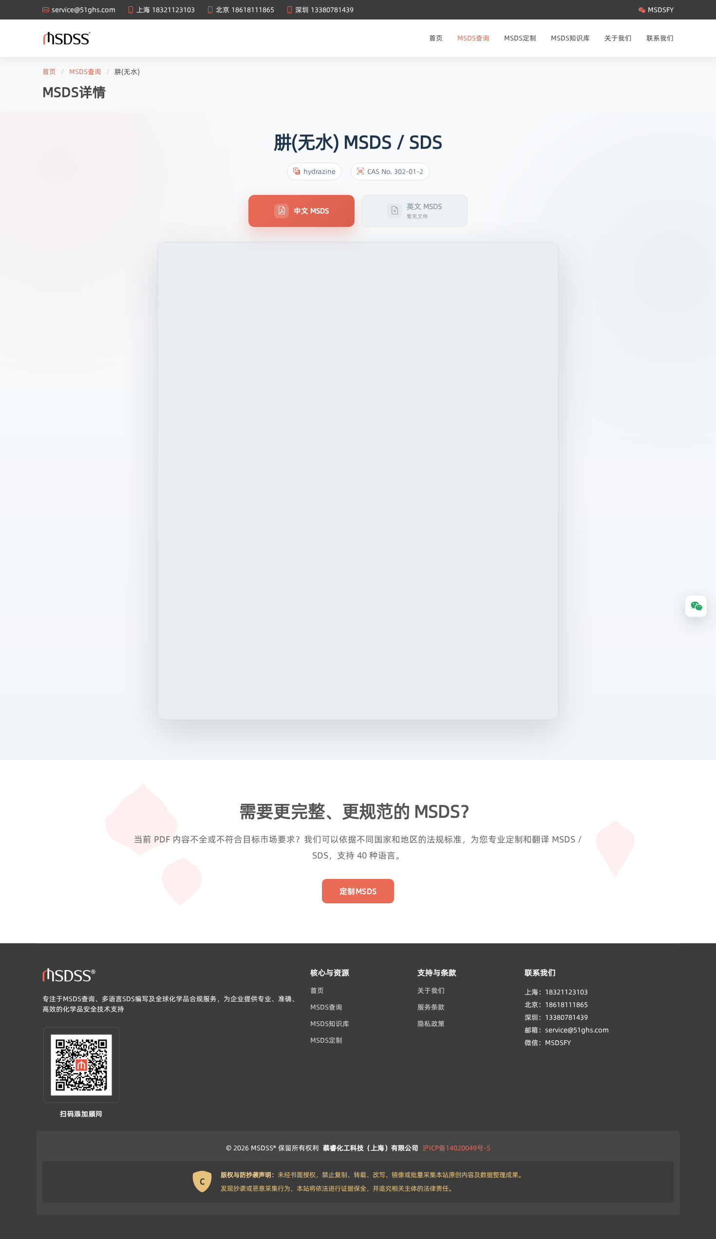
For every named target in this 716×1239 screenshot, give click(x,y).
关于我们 (618, 38)
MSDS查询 (473, 38)
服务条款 (431, 1007)
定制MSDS (358, 891)
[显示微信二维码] (696, 606)
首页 (436, 38)
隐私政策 (431, 1023)
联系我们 (660, 38)
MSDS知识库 (570, 38)
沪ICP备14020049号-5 (456, 1148)
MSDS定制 (520, 38)
